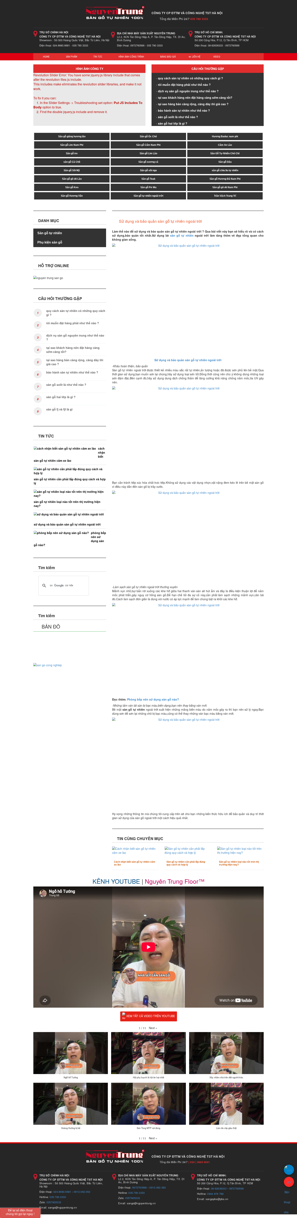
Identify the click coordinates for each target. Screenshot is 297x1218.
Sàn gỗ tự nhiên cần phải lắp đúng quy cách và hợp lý (185, 863)
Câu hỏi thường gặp (208, 69)
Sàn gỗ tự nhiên (49, 233)
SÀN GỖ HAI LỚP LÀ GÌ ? (172, 123)
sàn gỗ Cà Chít (71, 162)
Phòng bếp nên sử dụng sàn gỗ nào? (153, 699)
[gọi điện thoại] (289, 1182)
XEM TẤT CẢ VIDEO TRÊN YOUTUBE (150, 1016)
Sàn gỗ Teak (148, 178)
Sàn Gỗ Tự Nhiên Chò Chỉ (224, 153)
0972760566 (139, 1187)
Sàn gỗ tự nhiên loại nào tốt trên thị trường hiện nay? (239, 863)
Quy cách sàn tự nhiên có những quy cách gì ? (190, 78)
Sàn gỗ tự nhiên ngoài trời (148, 195)
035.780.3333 (58, 1197)
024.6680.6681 (62, 1192)
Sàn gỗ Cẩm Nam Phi (148, 145)
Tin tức (97, 56)
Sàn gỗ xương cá (148, 162)
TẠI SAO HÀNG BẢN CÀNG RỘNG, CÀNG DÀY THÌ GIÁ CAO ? (193, 104)
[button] (153, 1028)
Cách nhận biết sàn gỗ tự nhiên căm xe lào (134, 863)
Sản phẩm (71, 56)
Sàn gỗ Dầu (225, 162)
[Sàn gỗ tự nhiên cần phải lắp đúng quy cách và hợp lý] (188, 851)
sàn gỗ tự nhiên (181, 235)
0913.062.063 (82, 1192)
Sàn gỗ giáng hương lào (71, 136)
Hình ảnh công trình (131, 56)
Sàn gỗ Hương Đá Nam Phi (225, 178)
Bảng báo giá (168, 56)
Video (216, 56)
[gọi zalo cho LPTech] (289, 1170)
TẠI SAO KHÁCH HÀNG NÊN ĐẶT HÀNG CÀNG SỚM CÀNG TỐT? (195, 97)
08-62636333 (218, 1188)
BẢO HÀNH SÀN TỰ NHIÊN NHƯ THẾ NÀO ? (184, 110)
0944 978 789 (215, 1194)
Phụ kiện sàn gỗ (49, 242)
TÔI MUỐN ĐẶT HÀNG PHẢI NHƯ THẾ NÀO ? (184, 85)
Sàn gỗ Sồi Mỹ (72, 170)
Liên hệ (195, 56)
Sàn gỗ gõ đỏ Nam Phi (224, 187)
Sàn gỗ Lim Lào (148, 153)
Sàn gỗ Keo (71, 187)
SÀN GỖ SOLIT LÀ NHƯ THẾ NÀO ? (178, 117)
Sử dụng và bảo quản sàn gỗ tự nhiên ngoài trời (67, 524)
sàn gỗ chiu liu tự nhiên (225, 170)
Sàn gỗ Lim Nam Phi (71, 145)
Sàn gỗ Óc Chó (148, 136)
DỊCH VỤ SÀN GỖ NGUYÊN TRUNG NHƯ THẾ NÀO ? (188, 91)
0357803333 (53, 1202)
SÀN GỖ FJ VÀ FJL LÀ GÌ (59, 409)
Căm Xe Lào (225, 145)
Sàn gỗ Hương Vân (72, 195)
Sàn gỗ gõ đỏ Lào (72, 178)
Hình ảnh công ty (89, 69)
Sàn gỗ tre (72, 153)
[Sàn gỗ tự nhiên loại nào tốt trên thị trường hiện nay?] (240, 851)
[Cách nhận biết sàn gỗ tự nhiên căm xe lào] (135, 851)
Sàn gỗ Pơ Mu (148, 187)
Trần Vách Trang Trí (225, 195)
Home (46, 56)
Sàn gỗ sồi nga (148, 170)
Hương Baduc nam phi (225, 136)
